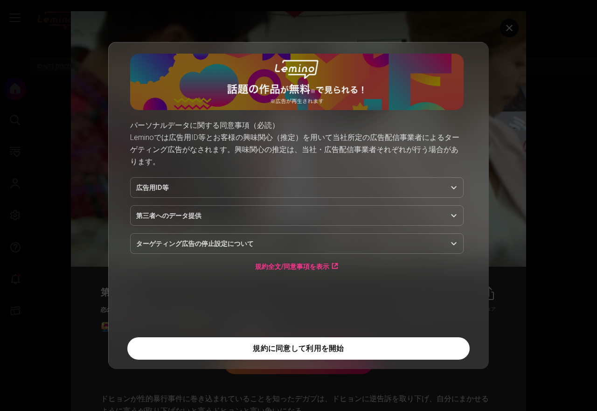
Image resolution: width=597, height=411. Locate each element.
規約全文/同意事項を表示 (292, 266)
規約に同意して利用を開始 (298, 348)
